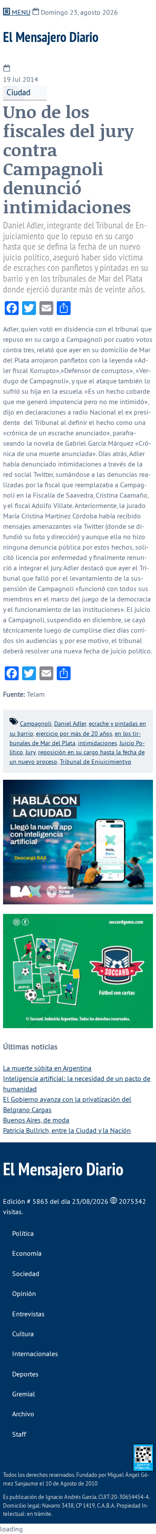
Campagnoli (36, 723)
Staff (19, 1434)
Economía (27, 1253)
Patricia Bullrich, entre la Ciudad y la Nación (67, 1130)
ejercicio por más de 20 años (74, 733)
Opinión (24, 1293)
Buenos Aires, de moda (36, 1120)
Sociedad (25, 1273)
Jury (31, 752)
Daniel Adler (70, 723)
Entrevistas (28, 1313)
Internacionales (35, 1353)
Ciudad (18, 92)
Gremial (23, 1393)
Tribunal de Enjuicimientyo (95, 761)
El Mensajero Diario (50, 37)
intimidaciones (97, 743)
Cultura (23, 1333)
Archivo (23, 1413)
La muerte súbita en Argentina (47, 1068)
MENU (20, 12)
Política (23, 1233)
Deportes (25, 1374)
